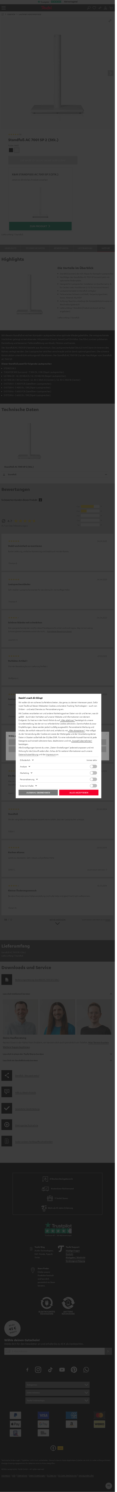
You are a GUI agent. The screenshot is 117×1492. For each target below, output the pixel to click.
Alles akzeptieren (78, 792)
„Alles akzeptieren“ (76, 730)
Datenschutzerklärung (28, 754)
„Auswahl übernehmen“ (81, 740)
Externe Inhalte (27, 785)
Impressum (51, 754)
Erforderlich (25, 760)
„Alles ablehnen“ (67, 720)
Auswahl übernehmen (38, 792)
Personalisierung (27, 779)
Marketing (24, 773)
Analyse (23, 766)
